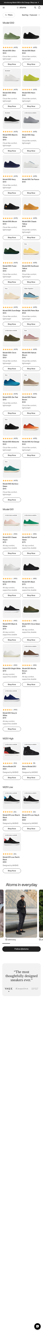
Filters (10, 15)
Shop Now (12, 64)
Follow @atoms (22, 948)
